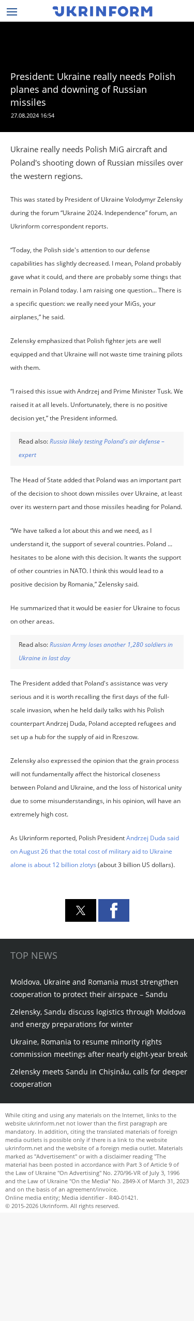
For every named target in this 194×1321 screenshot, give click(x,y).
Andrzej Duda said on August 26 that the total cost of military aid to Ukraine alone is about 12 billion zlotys (94, 851)
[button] (80, 910)
